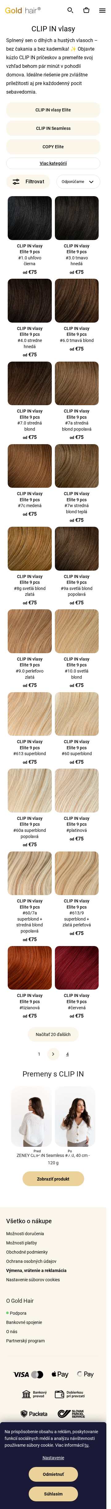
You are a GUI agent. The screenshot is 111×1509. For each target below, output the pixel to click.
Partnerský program (25, 1340)
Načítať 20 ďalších (53, 1034)
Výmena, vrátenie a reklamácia (36, 1270)
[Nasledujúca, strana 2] (53, 1054)
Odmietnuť (53, 1474)
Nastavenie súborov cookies (33, 1279)
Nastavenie (53, 1457)
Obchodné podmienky (27, 1252)
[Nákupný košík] (86, 10)
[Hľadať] (70, 10)
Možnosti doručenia (25, 1233)
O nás (11, 1331)
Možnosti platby (21, 1242)
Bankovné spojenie (24, 1322)
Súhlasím (53, 1494)
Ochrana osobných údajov (31, 1261)
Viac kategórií (53, 163)
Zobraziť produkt (53, 1179)
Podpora (18, 1313)
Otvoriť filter (28, 182)
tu (86, 1445)
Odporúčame (73, 181)
